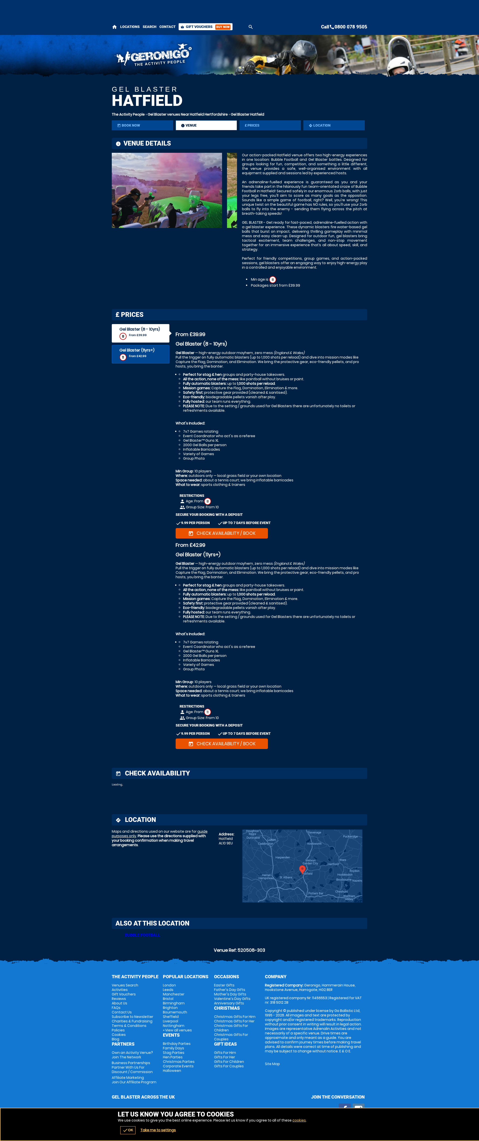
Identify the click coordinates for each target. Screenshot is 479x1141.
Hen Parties (173, 1057)
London (169, 985)
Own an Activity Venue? (132, 1055)
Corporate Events (178, 1066)
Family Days (173, 1048)
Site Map (272, 1063)
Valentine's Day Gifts (232, 998)
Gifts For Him (225, 1052)
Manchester (173, 994)
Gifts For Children (229, 1061)
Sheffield (171, 1016)
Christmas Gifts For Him (234, 1016)
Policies (118, 1030)
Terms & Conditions (129, 1025)
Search (149, 27)
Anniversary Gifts (229, 1003)
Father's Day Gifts (229, 989)
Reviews (119, 998)
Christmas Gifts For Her (234, 1021)
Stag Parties (173, 1052)
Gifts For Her (224, 1057)
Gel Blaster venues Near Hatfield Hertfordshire (188, 114)
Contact (167, 27)
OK (127, 1130)
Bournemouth (175, 1012)
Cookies (119, 1034)
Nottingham (173, 1025)
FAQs (116, 1007)
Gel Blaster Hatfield (247, 114)
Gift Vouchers (205, 27)
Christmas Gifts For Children (231, 1028)
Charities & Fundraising (132, 1021)
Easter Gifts (224, 985)
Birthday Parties (177, 1043)
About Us (119, 1003)
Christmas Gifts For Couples (231, 1037)
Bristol (168, 998)
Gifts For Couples (229, 1066)
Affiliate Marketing (134, 1080)
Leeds (168, 989)
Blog (115, 1039)
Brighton (170, 1007)
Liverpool (170, 1021)
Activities (120, 989)
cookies (299, 1120)
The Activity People (128, 114)
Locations (130, 27)
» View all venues (177, 1030)
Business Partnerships (132, 1067)
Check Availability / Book (221, 533)
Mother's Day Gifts (230, 994)
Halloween (172, 1070)
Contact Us (122, 1012)
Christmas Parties (179, 1061)
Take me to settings (158, 1130)
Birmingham (174, 1003)
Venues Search (125, 985)
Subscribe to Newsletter (132, 1016)
